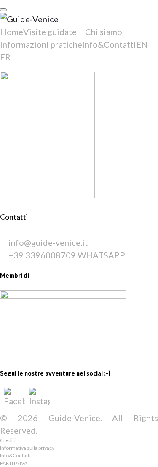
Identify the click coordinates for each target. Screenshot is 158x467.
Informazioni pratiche (41, 44)
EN (142, 44)
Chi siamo (103, 32)
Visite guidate (50, 32)
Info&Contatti (109, 44)
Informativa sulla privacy (27, 448)
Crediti (8, 440)
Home (11, 32)
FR (5, 57)
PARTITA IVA (13, 463)
